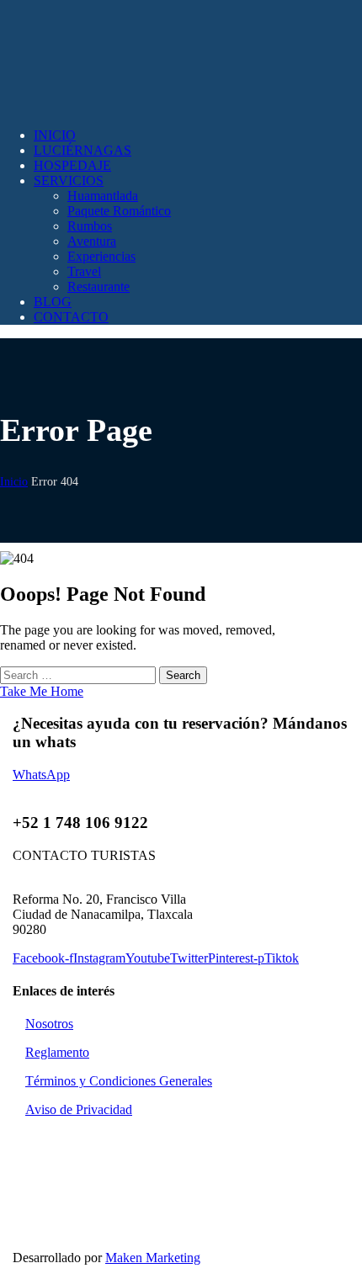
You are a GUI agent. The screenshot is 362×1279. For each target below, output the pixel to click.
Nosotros (49, 1023)
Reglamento (57, 1052)
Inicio (14, 481)
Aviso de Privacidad (78, 1109)
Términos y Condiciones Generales (118, 1081)
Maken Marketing (152, 1257)
